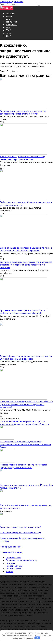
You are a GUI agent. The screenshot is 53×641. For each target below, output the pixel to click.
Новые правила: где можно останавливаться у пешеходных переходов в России (22, 158)
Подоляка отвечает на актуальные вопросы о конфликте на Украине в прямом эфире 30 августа (24, 423)
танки (8, 33)
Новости (10, 13)
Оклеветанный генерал (11, 552)
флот (8, 35)
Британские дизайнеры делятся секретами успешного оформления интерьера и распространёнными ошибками (26, 264)
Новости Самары (14, 565)
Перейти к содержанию (11, 1)
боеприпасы (11, 24)
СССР (8, 30)
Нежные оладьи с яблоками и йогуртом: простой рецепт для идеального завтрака (23, 466)
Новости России (13, 568)
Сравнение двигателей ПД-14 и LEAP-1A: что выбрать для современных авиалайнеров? (22, 312)
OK (37, 638)
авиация (9, 16)
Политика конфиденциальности (21, 560)
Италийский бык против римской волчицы (20, 532)
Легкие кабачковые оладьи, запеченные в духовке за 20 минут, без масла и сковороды (26, 357)
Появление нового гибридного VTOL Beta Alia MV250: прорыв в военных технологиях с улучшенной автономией (26, 404)
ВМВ (8, 27)
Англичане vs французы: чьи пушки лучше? (20, 527)
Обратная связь (13, 557)
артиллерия (11, 21)
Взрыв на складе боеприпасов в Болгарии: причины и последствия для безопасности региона (26, 249)
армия (8, 18)
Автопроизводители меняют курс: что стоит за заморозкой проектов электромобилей (23, 112)
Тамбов (9, 571)
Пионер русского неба (10, 546)
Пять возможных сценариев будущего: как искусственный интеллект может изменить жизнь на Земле (25, 444)
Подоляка (10, 563)
